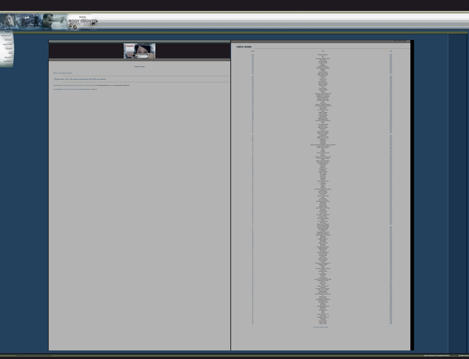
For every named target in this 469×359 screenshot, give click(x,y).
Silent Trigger (323, 260)
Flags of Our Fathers (323, 127)
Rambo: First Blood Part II (323, 161)
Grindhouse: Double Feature (323, 58)
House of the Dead (322, 84)
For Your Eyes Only (323, 221)
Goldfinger (322, 170)
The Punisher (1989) (323, 124)
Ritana (323, 130)
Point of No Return (323, 259)
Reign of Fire (323, 283)
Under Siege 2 (322, 204)
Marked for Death (323, 264)
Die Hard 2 (323, 251)
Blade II (323, 122)
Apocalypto (323, 108)
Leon (323, 272)
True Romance (322, 318)
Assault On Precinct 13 (323, 233)
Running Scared (323, 310)
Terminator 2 (323, 307)
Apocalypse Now (323, 169)
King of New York (323, 243)
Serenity (323, 150)
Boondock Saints (323, 271)
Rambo (323, 64)
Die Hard (323, 319)
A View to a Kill (323, 253)
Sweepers (323, 151)
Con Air (323, 276)
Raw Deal (322, 245)
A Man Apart (323, 236)
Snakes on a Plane (322, 171)
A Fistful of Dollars (323, 115)
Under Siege (323, 165)
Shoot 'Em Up (322, 78)
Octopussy (322, 209)
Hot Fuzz (323, 282)
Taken (322, 261)
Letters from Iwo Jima (322, 136)
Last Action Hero (323, 212)
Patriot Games (322, 257)
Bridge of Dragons (322, 112)
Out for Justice (322, 322)
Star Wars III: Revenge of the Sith (323, 105)
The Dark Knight (323, 255)
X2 (323, 295)
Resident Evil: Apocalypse (322, 96)
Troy (323, 57)
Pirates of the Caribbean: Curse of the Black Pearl (323, 224)
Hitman (323, 186)
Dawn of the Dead (323, 72)
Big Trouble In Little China (323, 208)
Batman (323, 185)
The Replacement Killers (323, 247)
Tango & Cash (322, 323)
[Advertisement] (234, 5)
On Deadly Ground (323, 302)
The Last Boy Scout (323, 290)
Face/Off (323, 182)
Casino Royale (322, 190)
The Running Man (322, 229)
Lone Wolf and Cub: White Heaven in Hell (323, 74)
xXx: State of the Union (323, 162)
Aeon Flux (322, 175)
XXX (323, 148)
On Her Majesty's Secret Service (323, 294)
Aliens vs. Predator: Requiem (323, 104)
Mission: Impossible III (323, 306)
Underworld (323, 177)
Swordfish (322, 230)
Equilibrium (323, 65)
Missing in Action (322, 117)
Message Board (103, 85)
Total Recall (323, 143)
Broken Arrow (323, 296)
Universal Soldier (323, 206)
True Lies (323, 155)
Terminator (322, 269)
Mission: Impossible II (323, 252)
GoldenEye (323, 178)
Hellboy (323, 220)
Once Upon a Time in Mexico (323, 120)
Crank (322, 284)
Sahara (323, 159)
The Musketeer (322, 183)
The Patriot (323, 222)
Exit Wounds (323, 241)
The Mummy (323, 76)
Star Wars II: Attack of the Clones (323, 189)
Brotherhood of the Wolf (323, 232)
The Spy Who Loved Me (323, 152)
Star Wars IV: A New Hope (322, 146)
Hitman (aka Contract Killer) (323, 299)
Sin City (323, 194)
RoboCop (322, 265)
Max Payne (323, 244)
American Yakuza (323, 193)
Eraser (322, 197)
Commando (323, 135)
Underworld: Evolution (323, 147)
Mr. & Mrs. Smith (322, 217)
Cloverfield (323, 287)
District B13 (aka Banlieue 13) (322, 263)
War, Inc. (323, 154)
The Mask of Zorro (323, 292)
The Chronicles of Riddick (322, 68)
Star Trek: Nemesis (323, 191)
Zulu (323, 87)
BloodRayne (323, 116)
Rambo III (322, 91)
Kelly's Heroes (322, 88)
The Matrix (323, 237)
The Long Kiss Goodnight (322, 158)
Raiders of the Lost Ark (323, 138)
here (93, 89)
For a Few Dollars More (323, 218)
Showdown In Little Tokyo (323, 201)
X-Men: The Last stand (323, 181)
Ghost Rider (323, 198)
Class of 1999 (323, 216)
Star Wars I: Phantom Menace (323, 268)
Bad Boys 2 (323, 167)
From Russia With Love (323, 317)
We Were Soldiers (323, 61)
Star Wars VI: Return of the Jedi (323, 156)
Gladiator (323, 142)
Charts (399, 41)
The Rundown (322, 210)
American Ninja (323, 107)
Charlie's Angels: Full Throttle (322, 235)
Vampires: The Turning (323, 195)
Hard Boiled (323, 60)
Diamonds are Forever (323, 280)
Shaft (323, 311)
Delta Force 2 (323, 128)
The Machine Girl (323, 300)
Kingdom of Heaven (323, 54)
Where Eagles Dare (322, 119)
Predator (323, 166)
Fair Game (322, 315)
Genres (404, 41)
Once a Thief (323, 173)
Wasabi (323, 313)
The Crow (322, 256)
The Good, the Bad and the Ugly (323, 93)
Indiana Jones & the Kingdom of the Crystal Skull (322, 144)
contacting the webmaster (120, 85)
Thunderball (323, 202)
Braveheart (322, 69)
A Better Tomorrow (323, 163)
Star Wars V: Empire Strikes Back (323, 279)
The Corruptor (322, 249)
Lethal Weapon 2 (323, 274)
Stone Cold (323, 213)
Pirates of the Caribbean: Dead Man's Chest (323, 133)
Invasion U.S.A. (323, 81)
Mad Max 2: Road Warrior (322, 214)
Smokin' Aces (323, 205)
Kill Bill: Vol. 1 (323, 126)
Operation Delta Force (323, 99)
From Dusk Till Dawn (322, 97)
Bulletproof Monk (322, 248)
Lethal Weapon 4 (323, 278)
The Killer (322, 80)
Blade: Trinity (322, 85)
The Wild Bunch (323, 83)
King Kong (323, 304)
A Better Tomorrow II (323, 66)
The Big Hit (323, 240)
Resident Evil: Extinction (323, 95)
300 (323, 56)
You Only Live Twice (323, 131)
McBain (323, 70)
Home (395, 41)
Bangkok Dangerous (323, 239)
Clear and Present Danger (323, 226)
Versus (323, 92)
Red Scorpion (323, 113)
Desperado (322, 139)
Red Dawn (322, 103)
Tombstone (323, 187)
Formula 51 (323, 308)
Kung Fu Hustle (323, 321)
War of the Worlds (323, 200)
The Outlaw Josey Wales (323, 100)
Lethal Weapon (322, 291)
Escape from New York (323, 286)
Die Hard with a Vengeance (323, 288)
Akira (323, 101)
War (323, 123)
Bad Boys (322, 275)
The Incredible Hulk (323, 228)
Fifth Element (323, 140)
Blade (322, 111)
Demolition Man (323, 298)
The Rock (322, 303)
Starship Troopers (323, 62)
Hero (323, 77)
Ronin (322, 267)
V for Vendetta (322, 174)
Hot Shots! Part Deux (323, 109)
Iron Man (323, 179)
